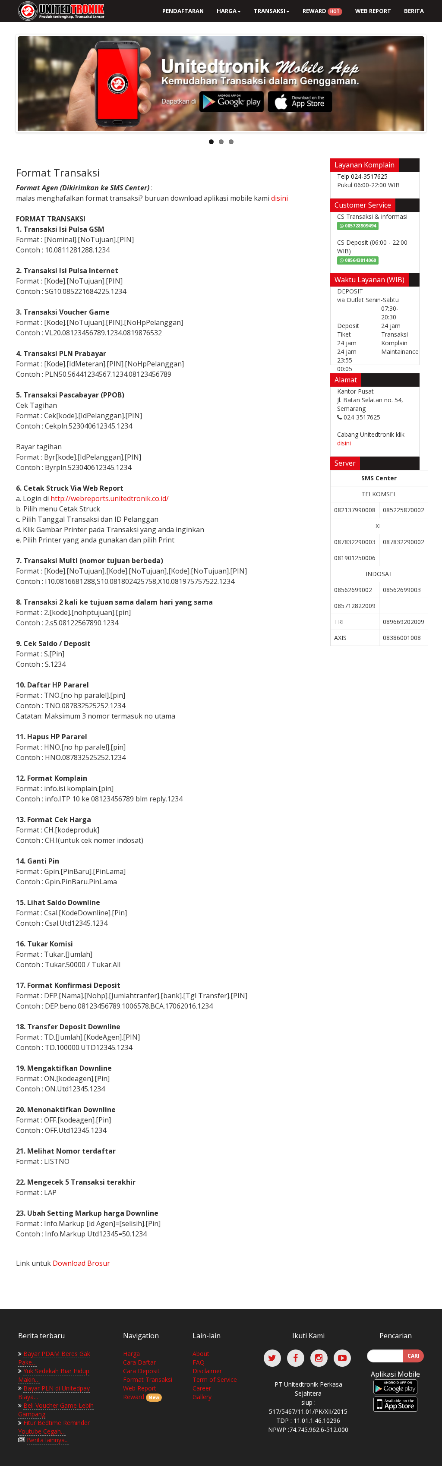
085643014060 (360, 260)
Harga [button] (227, 11)
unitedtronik (59, 11)
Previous (8, 81)
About (201, 1353)
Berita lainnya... (48, 1440)
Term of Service (215, 1379)
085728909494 (360, 226)
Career (202, 1388)
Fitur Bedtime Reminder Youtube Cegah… (54, 1427)
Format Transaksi (147, 1379)
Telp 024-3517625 (362, 176)
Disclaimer (207, 1371)
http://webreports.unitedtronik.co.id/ (110, 498)
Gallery (202, 1397)
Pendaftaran (183, 11)
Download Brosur (81, 1263)
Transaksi (269, 11)
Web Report (373, 11)
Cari (413, 1355)
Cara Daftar (139, 1362)
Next (433, 81)
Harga (131, 1353)
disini (279, 198)
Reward (321, 11)
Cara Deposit (141, 1371)
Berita (414, 11)
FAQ (199, 1362)
